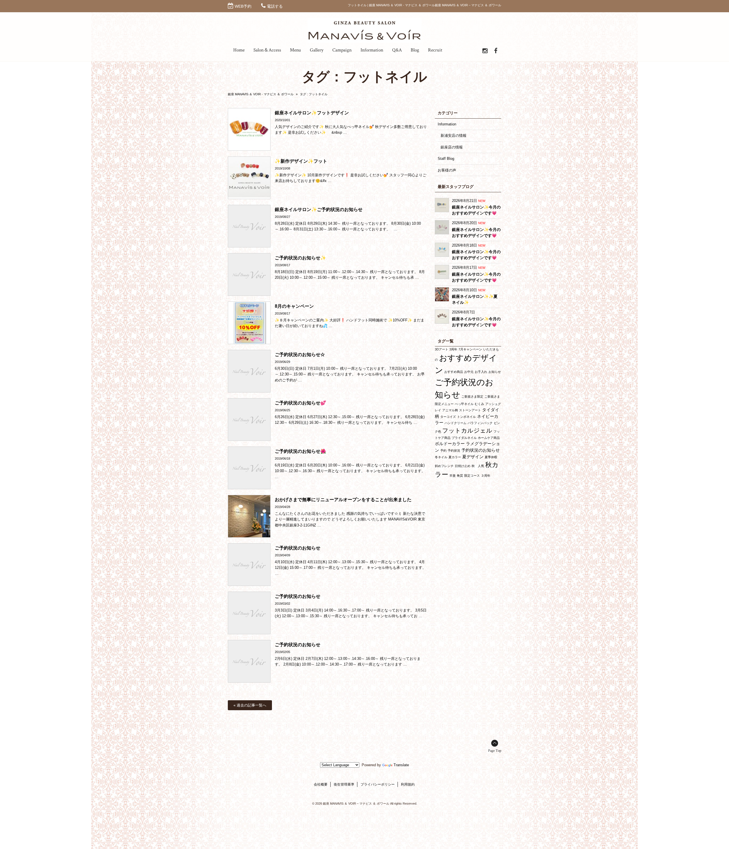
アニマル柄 (450, 410)
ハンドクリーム (455, 423)
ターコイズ (448, 416)
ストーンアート (470, 410)
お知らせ (494, 371)
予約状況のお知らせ (480, 450)
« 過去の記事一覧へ (250, 705)
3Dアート (441, 349)
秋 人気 (478, 466)
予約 (443, 450)
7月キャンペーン (470, 349)
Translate (401, 765)
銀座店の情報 (452, 147)
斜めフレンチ (444, 466)
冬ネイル (441, 457)
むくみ (479, 404)
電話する (275, 6)
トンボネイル (466, 416)
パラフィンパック (480, 423)
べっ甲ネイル (464, 404)
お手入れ (481, 371)
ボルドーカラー (450, 443)
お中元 (469, 371)
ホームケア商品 (489, 437)
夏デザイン (473, 456)
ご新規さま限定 (472, 396)
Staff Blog (446, 158)
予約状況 (454, 450)
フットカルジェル (467, 430)
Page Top (494, 750)
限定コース (472, 475)
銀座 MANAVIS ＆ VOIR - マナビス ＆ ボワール (261, 94)
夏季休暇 (491, 457)
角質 (460, 475)
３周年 (485, 475)
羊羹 (452, 475)
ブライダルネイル (464, 437)
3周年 (453, 349)
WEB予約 (243, 6)
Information (447, 124)
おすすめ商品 (453, 371)
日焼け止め (462, 466)
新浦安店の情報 (453, 135)
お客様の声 (447, 170)
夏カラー (455, 457)
